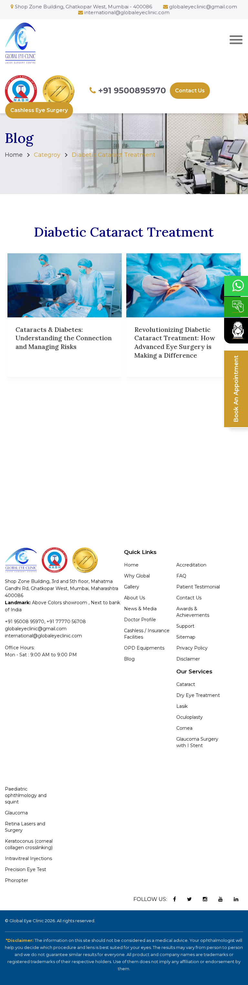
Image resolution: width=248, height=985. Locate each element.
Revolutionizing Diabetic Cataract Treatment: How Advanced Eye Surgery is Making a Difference (174, 342)
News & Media (140, 609)
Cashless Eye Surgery (39, 110)
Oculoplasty (189, 717)
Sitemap (185, 637)
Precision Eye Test (25, 869)
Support (185, 626)
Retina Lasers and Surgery (25, 827)
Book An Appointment (236, 388)
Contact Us (190, 91)
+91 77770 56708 (66, 621)
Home (14, 154)
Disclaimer (188, 659)
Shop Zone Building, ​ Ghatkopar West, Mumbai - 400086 (83, 7)
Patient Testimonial (198, 587)
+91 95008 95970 (24, 621)
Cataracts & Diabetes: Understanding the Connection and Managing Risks (64, 338)
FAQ (181, 576)
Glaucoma (16, 813)
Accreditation (191, 565)
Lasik (182, 706)
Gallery (131, 587)
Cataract (185, 684)
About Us (134, 598)
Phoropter (16, 880)
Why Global (137, 576)
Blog (129, 659)
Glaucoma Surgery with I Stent (197, 742)
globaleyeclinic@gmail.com (203, 7)
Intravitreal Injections (28, 858)
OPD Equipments (144, 648)
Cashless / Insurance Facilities (147, 634)
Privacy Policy (192, 648)
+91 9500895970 (131, 90)
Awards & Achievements (192, 612)
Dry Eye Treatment (198, 695)
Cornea (184, 728)
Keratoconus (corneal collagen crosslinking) (29, 844)
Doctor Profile (140, 620)
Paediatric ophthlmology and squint (25, 795)
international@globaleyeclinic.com (127, 12)
